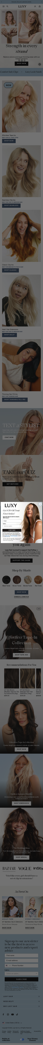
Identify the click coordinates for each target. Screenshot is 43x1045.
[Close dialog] (40, 504)
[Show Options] (20, 526)
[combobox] (11, 526)
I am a (4, 523)
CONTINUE (11, 530)
